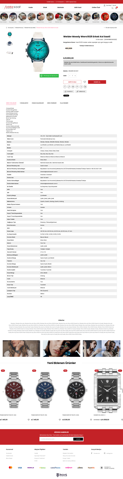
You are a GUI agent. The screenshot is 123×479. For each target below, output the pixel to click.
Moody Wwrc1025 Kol (35, 332)
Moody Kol (44, 334)
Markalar (60, 7)
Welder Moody (20, 323)
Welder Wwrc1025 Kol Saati (68, 329)
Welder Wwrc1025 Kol (53, 329)
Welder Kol (31, 330)
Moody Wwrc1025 (63, 330)
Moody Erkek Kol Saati (96, 332)
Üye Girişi (108, 5)
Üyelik (36, 453)
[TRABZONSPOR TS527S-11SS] (46, 391)
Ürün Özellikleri (11, 103)
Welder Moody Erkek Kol (98, 325)
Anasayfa (9, 453)
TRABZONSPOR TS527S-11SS (39, 415)
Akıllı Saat (77, 7)
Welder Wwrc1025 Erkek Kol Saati (19, 329)
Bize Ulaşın (9, 458)
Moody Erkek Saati (109, 332)
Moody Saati (61, 334)
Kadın (31, 7)
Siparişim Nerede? (39, 456)
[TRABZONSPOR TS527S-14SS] (14, 391)
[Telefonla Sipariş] (69, 86)
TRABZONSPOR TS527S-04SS (70, 415)
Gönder (78, 439)
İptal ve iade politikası (69, 461)
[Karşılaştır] (77, 86)
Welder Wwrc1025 (77, 327)
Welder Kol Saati (40, 330)
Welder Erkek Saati (22, 330)
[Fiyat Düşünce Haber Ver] (81, 86)
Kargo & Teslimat (39, 458)
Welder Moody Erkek (84, 325)
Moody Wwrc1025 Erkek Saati (20, 332)
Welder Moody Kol (39, 327)
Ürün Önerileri (51, 103)
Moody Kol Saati (52, 334)
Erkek (45, 7)
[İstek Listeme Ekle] (73, 86)
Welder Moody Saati (66, 327)
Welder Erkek (94, 329)
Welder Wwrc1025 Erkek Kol (106, 327)
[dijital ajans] (61, 476)
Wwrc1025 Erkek (76, 334)
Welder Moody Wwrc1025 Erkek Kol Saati (91, 323)
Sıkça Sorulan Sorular (69, 456)
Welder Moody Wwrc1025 (32, 323)
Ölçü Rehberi (64, 103)
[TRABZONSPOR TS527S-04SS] (77, 391)
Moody (56, 330)
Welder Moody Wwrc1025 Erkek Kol (69, 323)
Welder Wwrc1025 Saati (83, 329)
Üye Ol (114, 5)
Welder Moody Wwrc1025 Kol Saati (49, 325)
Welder (13, 323)
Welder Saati (49, 330)
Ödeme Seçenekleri (38, 103)
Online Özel (96, 7)
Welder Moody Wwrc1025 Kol (30, 325)
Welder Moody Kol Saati (52, 327)
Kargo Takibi (66, 458)
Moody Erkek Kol (85, 332)
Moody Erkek (76, 332)
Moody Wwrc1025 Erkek (76, 330)
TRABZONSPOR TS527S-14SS (8, 415)
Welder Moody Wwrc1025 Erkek (49, 323)
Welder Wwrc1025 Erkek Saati (37, 329)
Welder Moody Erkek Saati (25, 327)
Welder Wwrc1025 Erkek (90, 327)
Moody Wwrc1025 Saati (65, 332)
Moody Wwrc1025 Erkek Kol (91, 330)
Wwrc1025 (69, 334)
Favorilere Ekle (28, 419)
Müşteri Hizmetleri (68, 453)
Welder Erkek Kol (104, 329)
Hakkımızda (9, 456)
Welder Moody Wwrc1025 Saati (69, 325)
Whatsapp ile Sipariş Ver (50, 76)
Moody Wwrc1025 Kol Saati (50, 332)
